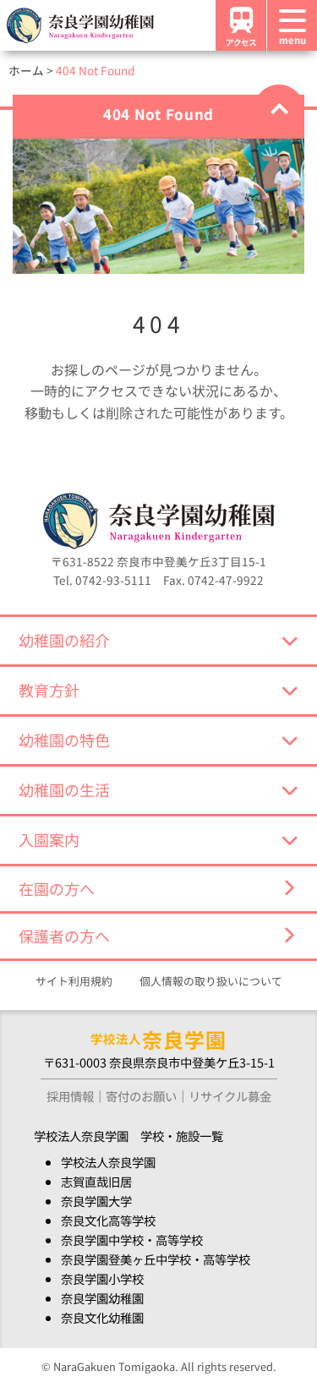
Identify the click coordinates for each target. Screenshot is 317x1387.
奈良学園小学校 (102, 1278)
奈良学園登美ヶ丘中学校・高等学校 (155, 1259)
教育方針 (49, 690)
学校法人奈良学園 (108, 1162)
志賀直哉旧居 (96, 1181)
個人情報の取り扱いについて (210, 981)
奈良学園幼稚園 (102, 1298)
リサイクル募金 (230, 1096)
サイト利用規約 (74, 981)
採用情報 (70, 1096)
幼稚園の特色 (64, 740)
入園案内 (49, 839)
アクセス (241, 42)
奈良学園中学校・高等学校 (132, 1239)
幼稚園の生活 (64, 789)
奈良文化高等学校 (108, 1220)
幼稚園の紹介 (64, 640)
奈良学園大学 (96, 1201)
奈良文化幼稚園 (102, 1317)
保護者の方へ (64, 936)
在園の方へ (57, 888)
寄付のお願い (141, 1096)
